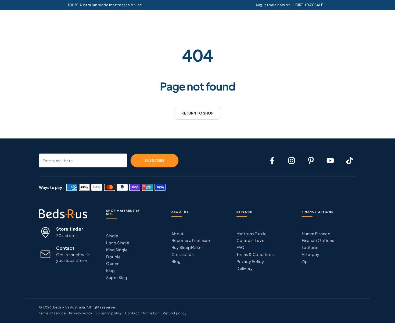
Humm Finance (316, 233)
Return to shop (197, 113)
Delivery (244, 268)
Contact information (142, 313)
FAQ (240, 247)
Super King (116, 277)
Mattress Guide (251, 233)
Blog (176, 261)
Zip (305, 261)
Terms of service (52, 313)
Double (113, 256)
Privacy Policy (250, 261)
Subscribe (154, 160)
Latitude (310, 247)
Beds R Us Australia (69, 307)
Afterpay (310, 254)
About (177, 233)
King (110, 270)
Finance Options (318, 240)
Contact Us (182, 254)
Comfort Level (250, 240)
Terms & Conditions (255, 254)
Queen (113, 263)
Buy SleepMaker (187, 247)
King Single (117, 249)
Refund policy (174, 313)
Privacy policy (80, 313)
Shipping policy (108, 313)
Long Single (118, 242)
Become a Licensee (190, 240)
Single (112, 235)
